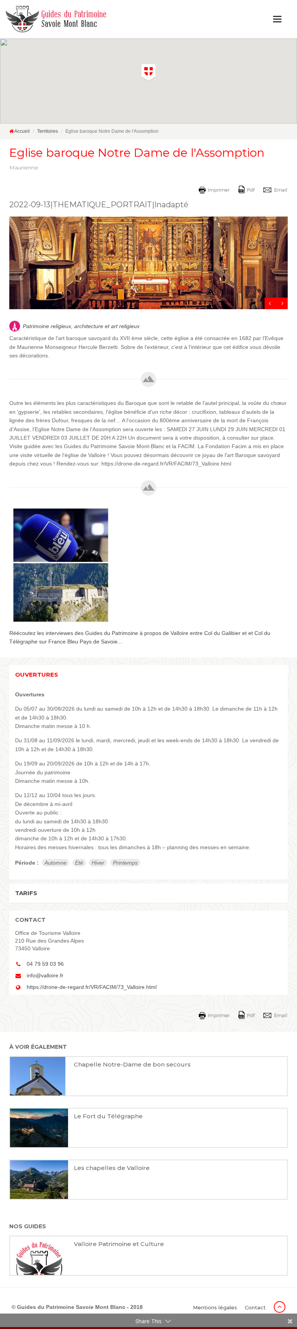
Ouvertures (36, 674)
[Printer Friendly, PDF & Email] (244, 189)
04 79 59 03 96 (45, 964)
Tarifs (26, 893)
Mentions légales (215, 1307)
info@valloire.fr (45, 975)
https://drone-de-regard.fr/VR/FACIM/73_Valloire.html (92, 987)
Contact (255, 1307)
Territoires (47, 131)
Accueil (22, 131)
